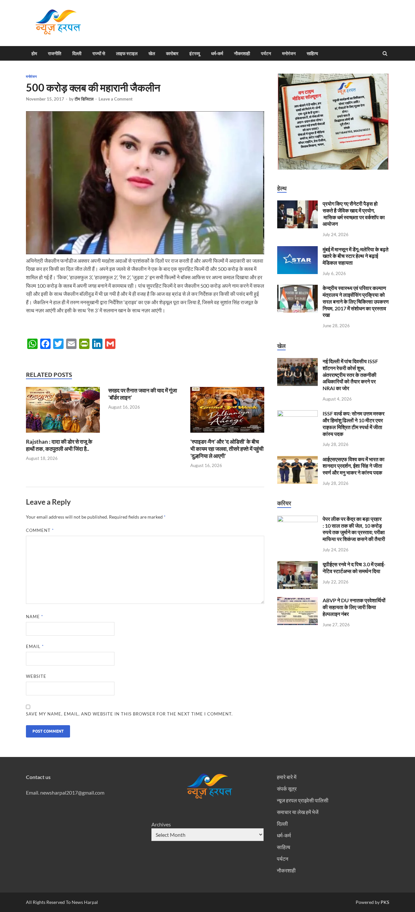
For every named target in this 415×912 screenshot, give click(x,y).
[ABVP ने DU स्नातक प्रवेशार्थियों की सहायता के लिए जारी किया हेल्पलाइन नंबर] (297, 601)
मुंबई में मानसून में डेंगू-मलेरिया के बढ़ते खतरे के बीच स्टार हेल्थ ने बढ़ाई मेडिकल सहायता (355, 256)
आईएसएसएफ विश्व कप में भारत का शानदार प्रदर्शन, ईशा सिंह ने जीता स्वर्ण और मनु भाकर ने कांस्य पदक (354, 466)
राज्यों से (98, 53)
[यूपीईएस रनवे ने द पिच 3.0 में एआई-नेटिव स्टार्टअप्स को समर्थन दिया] (297, 565)
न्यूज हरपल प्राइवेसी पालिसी (302, 800)
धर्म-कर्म (217, 53)
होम (34, 53)
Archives (161, 824)
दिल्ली (76, 53)
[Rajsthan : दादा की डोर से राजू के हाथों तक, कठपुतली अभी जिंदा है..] (63, 434)
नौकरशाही (242, 53)
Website (36, 676)
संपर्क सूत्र (287, 789)
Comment (40, 530)
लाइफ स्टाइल (126, 53)
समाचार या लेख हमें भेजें (297, 812)
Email (35, 646)
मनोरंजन (289, 53)
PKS (384, 902)
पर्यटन (266, 53)
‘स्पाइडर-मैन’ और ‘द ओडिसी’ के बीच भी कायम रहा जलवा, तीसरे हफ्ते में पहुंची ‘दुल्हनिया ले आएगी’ (227, 448)
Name (34, 616)
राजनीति (54, 53)
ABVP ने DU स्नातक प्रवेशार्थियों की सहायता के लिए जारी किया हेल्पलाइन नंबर (354, 607)
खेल (151, 53)
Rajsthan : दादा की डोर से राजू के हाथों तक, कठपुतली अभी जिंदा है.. (59, 445)
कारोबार (172, 53)
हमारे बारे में (286, 777)
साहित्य (312, 53)
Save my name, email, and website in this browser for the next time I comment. (129, 713)
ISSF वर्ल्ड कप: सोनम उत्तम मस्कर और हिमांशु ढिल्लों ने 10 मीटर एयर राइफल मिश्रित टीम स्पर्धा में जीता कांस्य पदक (354, 423)
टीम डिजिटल (84, 99)
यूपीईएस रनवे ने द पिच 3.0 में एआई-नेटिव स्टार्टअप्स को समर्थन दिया (354, 567)
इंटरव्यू (194, 53)
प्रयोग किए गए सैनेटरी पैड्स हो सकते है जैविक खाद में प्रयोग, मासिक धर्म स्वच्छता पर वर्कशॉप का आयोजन (354, 213)
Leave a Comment (116, 99)
